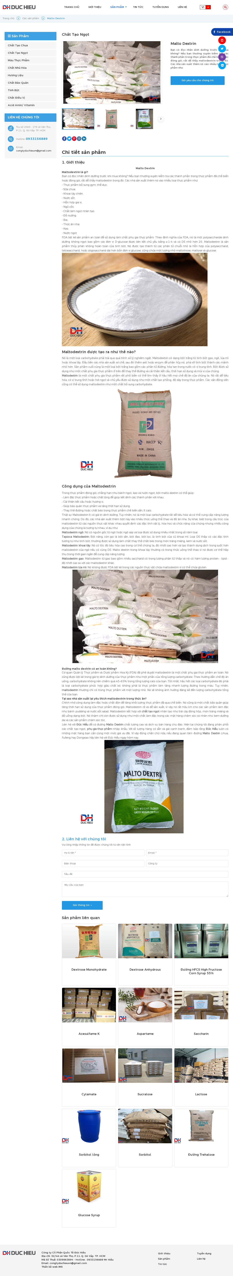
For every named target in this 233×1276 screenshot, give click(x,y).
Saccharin (201, 1034)
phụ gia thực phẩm (99, 729)
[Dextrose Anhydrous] (145, 941)
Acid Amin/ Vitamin (21, 105)
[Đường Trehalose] (201, 1126)
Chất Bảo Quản (18, 82)
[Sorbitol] (145, 1126)
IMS (60, 1266)
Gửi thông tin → (82, 905)
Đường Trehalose (201, 1155)
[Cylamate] (89, 1065)
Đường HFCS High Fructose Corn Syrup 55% (201, 971)
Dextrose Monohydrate (89, 970)
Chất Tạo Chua (18, 45)
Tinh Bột (13, 90)
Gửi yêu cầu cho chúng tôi (197, 80)
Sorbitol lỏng (89, 1155)
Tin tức (162, 1264)
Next (161, 119)
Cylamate (89, 1094)
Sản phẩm (164, 1258)
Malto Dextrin (145, 168)
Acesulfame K (89, 1034)
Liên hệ (201, 1258)
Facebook (224, 32)
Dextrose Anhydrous (145, 970)
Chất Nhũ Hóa (17, 67)
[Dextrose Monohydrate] (89, 941)
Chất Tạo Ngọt (18, 53)
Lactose (201, 1094)
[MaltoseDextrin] (135, 299)
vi (203, 7)
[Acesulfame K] (89, 1005)
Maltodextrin (70, 375)
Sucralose (145, 1094)
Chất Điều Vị (16, 97)
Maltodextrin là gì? (75, 172)
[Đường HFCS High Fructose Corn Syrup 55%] (201, 941)
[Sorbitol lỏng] (89, 1126)
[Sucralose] (145, 1065)
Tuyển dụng (204, 1253)
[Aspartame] (145, 1005)
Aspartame (145, 1034)
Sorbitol (145, 1155)
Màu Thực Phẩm (18, 60)
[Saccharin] (201, 1005)
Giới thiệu (164, 1253)
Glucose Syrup (89, 1215)
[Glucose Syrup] (89, 1186)
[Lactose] (201, 1065)
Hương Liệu (15, 75)
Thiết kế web (50, 1266)
